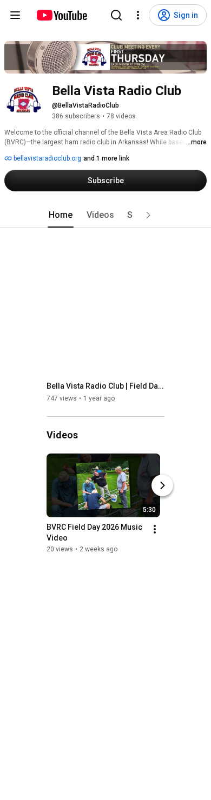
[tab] (61, 215)
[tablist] (105, 215)
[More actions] (155, 529)
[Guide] (15, 15)
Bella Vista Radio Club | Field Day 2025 (106, 386)
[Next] (162, 485)
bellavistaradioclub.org (46, 158)
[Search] (116, 15)
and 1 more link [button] (106, 158)
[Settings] (137, 15)
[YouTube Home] (61, 15)
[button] (148, 215)
